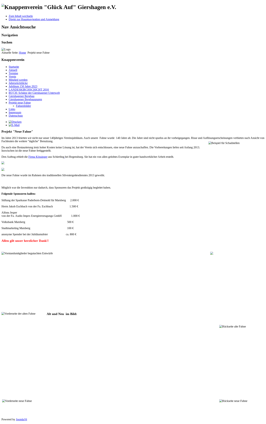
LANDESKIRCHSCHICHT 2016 (29, 89)
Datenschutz (16, 115)
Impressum (15, 112)
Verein (12, 76)
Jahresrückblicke (18, 83)
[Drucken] (15, 121)
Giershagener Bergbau (21, 96)
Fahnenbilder (23, 105)
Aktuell (13, 70)
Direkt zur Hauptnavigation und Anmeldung (34, 19)
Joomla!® (21, 419)
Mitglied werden (18, 79)
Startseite (14, 66)
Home (22, 52)
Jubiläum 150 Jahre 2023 (23, 86)
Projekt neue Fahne (20, 102)
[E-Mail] (14, 125)
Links (12, 109)
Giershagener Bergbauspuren (25, 99)
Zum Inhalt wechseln (21, 16)
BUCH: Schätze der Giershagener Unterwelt (34, 92)
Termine (13, 73)
